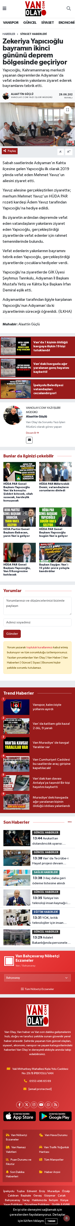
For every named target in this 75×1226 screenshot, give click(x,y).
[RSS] (55, 1105)
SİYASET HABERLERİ (33, 34)
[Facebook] (19, 1105)
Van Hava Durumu (56, 1135)
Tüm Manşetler (54, 1159)
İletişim (53, 1200)
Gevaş (37, 1195)
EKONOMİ (67, 23)
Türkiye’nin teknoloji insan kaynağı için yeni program (52, 901)
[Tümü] (70, 822)
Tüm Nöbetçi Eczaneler (39, 989)
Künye (64, 1200)
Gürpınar (49, 1195)
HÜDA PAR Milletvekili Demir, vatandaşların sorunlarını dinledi (54, 487)
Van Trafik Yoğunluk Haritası (54, 1149)
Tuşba (21, 1191)
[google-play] (55, 1117)
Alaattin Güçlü (36, 416)
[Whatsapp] (48, 1105)
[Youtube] (41, 1105)
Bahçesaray (12, 1200)
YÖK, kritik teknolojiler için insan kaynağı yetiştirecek (47, 921)
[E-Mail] (29, 440)
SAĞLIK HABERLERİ (46, 872)
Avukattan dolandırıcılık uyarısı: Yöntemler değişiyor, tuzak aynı (47, 841)
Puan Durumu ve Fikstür (19, 1162)
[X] (26, 1105)
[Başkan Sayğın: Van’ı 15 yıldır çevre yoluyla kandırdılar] (55, 552)
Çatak (62, 1195)
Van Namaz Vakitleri (16, 1149)
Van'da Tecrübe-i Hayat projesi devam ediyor (50, 861)
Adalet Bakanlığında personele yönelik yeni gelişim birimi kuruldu (51, 940)
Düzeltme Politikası (37, 1204)
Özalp (66, 1191)
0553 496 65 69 (40, 1081)
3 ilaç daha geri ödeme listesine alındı (49, 880)
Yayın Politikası (13, 1204)
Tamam (51, 1221)
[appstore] (20, 1117)
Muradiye (53, 1191)
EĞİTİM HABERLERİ (46, 912)
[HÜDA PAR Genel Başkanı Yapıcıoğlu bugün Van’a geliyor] (55, 517)
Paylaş (12, 150)
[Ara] (68, 9)
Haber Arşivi (52, 1172)
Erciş (42, 1191)
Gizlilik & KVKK (61, 1204)
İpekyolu (8, 1191)
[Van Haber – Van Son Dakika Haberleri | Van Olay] (36, 8)
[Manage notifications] (66, 1218)
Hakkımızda (39, 1200)
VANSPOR (11, 23)
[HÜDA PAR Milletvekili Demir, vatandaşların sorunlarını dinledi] (55, 471)
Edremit (32, 1191)
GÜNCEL (29, 23)
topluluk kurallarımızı (39, 647)
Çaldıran (13, 1195)
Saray (26, 1200)
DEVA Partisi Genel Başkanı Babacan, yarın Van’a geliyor (16, 532)
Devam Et (31, 433)
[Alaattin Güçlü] (13, 415)
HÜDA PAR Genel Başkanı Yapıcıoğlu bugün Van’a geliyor (53, 532)
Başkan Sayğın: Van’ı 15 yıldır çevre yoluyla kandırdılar (54, 568)
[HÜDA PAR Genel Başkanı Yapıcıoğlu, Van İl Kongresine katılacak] (19, 552)
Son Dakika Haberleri (15, 1174)
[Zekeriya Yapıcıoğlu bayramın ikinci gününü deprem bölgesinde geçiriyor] (37, 124)
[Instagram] (34, 1105)
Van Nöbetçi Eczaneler (16, 1137)
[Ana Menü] (4, 9)
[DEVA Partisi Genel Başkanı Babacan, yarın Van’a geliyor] (19, 517)
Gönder (12, 634)
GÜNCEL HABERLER (46, 832)
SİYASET (47, 23)
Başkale (26, 1195)
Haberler (9, 34)
